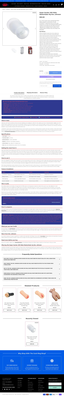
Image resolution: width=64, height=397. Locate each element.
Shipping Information (32, 92)
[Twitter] (11, 389)
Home (3, 9)
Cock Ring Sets (12, 228)
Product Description (19, 92)
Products (8, 9)
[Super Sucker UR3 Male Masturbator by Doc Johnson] (32, 328)
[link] (47, 73)
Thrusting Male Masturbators (10, 131)
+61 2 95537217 (9, 381)
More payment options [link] (50, 79)
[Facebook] (2, 389)
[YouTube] (9, 389)
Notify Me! (57, 85)
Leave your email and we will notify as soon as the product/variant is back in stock (50, 83)
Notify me (32, 343)
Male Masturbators (18, 242)
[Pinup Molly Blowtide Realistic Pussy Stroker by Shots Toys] (24, 294)
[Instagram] (5, 389)
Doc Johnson (45, 61)
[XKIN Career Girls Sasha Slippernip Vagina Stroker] (39, 294)
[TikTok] (7, 389)
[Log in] (56, 4)
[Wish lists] (58, 4)
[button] (3, 28)
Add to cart (9, 310)
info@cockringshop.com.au (7, 384)
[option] (19, 28)
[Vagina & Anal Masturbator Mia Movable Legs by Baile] (55, 294)
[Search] (53, 4)
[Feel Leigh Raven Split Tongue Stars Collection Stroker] (9, 294)
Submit (55, 387)
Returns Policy (44, 92)
